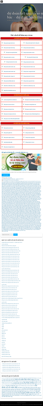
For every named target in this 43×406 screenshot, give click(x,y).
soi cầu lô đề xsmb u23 (10, 227)
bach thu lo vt (9, 183)
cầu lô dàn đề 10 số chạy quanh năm (24, 191)
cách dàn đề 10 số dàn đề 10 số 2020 (9, 185)
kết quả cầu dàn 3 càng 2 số (9, 76)
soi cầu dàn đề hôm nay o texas (29, 220)
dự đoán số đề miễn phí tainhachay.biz (22, 209)
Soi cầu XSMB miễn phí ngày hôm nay (26, 394)
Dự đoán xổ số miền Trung (26, 389)
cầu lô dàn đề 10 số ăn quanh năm (10, 191)
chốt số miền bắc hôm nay (24, 379)
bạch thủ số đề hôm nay (17, 183)
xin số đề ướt (21, 229)
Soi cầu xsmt (4, 284)
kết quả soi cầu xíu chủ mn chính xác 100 (9, 305)
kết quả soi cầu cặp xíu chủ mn (10, 113)
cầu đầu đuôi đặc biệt (8, 142)
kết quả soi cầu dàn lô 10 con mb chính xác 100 (10, 263)
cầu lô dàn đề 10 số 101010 (27, 190)
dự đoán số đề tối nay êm (10, 212)
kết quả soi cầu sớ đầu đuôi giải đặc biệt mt (10, 300)
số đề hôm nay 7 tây (12, 215)
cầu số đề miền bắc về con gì (24, 199)
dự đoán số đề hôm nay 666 (24, 206)
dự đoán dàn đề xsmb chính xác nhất (32, 205)
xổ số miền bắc (37, 395)
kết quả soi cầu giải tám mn (30, 104)
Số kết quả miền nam (6, 352)
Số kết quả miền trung (6, 354)
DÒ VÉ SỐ (3, 344)
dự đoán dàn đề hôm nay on (8, 205)
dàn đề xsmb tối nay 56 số (30, 202)
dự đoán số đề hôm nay (12, 385)
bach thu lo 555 (14, 182)
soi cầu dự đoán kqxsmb (10, 392)
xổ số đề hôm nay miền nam (8, 230)
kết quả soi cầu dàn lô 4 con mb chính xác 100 (10, 264)
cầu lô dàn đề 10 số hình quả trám (26, 192)
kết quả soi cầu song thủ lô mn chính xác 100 (10, 303)
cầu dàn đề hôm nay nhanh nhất (20, 188)
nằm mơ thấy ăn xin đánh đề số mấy (28, 214)
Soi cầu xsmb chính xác (7, 180)
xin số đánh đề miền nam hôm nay (15, 228)
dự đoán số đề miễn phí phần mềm (8, 209)
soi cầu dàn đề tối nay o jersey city (18, 222)
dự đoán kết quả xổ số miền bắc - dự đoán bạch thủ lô (13, 178)
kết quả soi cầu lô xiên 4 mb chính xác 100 (10, 277)
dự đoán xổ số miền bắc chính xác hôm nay (29, 387)
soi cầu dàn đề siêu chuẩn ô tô (20, 221)
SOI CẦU (3, 342)
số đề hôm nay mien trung (11, 216)
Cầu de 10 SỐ (18, 189)
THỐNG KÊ (4, 340)
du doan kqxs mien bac (19, 382)
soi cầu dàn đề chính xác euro (33, 218)
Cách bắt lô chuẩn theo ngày (12, 381)
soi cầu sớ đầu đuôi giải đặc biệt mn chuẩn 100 (10, 317)
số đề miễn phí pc (29, 216)
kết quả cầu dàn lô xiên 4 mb (9, 71)
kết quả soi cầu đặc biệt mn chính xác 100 (9, 310)
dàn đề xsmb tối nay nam (11, 203)
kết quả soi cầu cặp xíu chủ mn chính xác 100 (10, 308)
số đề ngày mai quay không (25, 217)
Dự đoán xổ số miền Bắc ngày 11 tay (16, 388)
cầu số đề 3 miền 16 (14, 196)
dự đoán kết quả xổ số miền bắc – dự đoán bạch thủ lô (12, 242)
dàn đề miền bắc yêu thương (19, 202)
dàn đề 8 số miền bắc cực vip (29, 85)
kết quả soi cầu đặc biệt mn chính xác (32, 99)
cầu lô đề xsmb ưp (34, 195)
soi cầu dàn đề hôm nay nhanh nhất (16, 220)
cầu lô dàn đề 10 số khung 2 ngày (11, 193)
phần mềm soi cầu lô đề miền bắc (11, 215)
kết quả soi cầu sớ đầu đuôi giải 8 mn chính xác (11, 315)
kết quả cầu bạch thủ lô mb (9, 43)
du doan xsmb (29, 382)
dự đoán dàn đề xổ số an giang (20, 205)
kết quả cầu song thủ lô (30, 137)
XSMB (3, 324)
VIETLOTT (3, 331)
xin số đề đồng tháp (37, 228)
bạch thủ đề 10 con (7, 182)
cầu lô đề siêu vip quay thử (18, 195)
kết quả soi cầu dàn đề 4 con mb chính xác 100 (10, 256)
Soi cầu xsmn (4, 302)
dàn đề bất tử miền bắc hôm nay (33, 201)
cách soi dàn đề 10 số (8, 185)
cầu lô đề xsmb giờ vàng (17, 195)
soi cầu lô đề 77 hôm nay (33, 225)
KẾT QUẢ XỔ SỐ (5, 330)
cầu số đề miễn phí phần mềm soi (11, 200)
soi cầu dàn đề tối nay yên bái (12, 223)
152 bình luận (5, 231)
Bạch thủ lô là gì (20, 182)
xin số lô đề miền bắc (28, 229)
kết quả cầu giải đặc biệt (30, 128)
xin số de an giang (5, 228)
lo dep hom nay (22, 391)
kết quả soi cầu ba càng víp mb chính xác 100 (10, 247)
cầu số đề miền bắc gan (32, 198)
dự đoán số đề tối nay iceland (31, 212)
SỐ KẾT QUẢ (4, 349)
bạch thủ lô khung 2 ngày (6, 356)
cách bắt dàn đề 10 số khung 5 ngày (32, 184)
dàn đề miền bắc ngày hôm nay (7, 202)
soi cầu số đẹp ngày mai (19, 227)
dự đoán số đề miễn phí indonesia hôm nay (32, 208)
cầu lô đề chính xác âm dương (7, 194)
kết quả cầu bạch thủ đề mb (29, 47)
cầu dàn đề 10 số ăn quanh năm (8, 188)
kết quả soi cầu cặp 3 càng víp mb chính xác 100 (11, 254)
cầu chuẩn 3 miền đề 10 (27, 187)
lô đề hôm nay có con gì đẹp (8, 214)
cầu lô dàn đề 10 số (18, 190)
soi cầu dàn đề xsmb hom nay (29, 224)
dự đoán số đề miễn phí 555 (33, 207)
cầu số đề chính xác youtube (12, 198)
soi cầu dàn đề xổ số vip (35, 223)
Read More (5, 175)
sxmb (24, 395)
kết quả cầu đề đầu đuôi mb (9, 80)
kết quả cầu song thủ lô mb (29, 80)
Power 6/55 (4, 338)
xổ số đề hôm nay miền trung (19, 230)
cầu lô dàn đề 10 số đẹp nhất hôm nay (12, 192)
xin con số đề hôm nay (36, 227)
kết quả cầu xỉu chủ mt (8, 128)
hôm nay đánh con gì (35, 390)
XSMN (3, 326)
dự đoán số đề (15, 206)
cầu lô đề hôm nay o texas (30, 194)
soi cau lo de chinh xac (24, 225)
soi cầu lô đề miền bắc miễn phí (28, 225)
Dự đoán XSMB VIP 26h (31, 385)
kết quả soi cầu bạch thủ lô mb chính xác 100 (10, 252)
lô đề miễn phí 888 (17, 214)
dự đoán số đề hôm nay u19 (10, 207)
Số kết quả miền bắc (5, 350)
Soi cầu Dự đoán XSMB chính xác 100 (27, 392)
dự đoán (35, 382)
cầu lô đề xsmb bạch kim (7, 195)
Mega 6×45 (4, 333)
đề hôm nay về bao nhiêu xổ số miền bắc (20, 213)
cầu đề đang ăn (24, 189)
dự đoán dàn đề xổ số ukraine (9, 205)
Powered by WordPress (21, 402)
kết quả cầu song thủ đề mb (11, 52)
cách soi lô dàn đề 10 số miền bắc (18, 185)
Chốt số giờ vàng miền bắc (8, 379)
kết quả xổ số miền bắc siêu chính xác (10, 391)
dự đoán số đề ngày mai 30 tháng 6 (8, 210)
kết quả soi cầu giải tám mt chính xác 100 (9, 294)
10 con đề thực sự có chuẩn (8, 181)
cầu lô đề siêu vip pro (9, 195)
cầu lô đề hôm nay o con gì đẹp (19, 194)
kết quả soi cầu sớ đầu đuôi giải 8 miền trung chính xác (12, 298)
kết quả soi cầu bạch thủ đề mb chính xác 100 (10, 249)
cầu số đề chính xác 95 (22, 197)
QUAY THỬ (4, 347)
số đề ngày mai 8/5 (37, 216)
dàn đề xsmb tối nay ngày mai (21, 203)
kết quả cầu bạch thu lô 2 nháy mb (32, 43)
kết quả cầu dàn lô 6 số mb (11, 61)
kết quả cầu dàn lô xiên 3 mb (29, 66)
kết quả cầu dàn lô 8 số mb (29, 62)
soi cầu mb (14, 394)
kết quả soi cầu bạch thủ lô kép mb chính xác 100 (11, 250)
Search (15, 234)
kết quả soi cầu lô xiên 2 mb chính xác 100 (10, 273)
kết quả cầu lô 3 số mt (30, 142)
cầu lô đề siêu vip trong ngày (29, 195)
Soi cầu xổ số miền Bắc (13, 395)
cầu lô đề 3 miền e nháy (22, 193)
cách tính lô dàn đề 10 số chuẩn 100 (32, 185)
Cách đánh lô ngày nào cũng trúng (24, 381)
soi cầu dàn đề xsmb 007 (19, 224)
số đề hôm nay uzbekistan (21, 216)
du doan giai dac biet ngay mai (8, 382)
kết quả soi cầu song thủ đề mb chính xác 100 (10, 278)
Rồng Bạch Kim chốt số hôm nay (31, 391)
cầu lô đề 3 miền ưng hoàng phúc (34, 193)
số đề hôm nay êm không (29, 215)
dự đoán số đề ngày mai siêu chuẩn (9, 211)
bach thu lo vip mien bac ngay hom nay (21, 378)
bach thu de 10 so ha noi (27, 181)
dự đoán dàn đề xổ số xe (19, 205)
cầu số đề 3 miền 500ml (22, 196)
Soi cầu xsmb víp (15, 180)
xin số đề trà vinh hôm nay (14, 229)
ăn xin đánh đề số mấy (18, 181)
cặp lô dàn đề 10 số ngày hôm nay (16, 187)
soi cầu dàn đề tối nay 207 (32, 221)
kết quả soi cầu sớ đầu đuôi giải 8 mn (32, 113)
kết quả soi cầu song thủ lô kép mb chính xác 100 (11, 280)
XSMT (3, 328)
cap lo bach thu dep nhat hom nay (32, 186)
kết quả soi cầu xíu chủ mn (9, 104)
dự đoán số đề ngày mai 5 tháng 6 (21, 210)
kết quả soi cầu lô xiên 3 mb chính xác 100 (10, 275)
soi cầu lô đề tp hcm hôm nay (12, 226)
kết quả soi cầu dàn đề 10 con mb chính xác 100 (15, 152)
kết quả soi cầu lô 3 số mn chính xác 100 (9, 314)
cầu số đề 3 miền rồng (13, 197)
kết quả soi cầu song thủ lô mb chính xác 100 (10, 282)
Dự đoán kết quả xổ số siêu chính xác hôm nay (25, 384)
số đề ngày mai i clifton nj (14, 217)
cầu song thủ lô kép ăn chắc (32, 57)
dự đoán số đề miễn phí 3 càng (21, 207)
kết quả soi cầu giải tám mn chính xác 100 (9, 312)
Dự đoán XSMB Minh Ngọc (22, 385)
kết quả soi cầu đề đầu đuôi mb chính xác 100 (10, 271)
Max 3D (3, 335)
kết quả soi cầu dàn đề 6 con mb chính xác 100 (10, 257)
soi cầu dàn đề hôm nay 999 (16, 219)
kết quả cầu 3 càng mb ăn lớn (29, 71)
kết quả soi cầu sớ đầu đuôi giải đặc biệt (11, 118)
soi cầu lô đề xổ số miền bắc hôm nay (25, 226)
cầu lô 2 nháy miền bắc (6, 190)
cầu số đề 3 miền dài (31, 196)
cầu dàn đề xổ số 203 (31, 188)
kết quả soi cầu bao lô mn (9, 109)
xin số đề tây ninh (5, 229)
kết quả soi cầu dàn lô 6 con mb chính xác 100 (10, 266)
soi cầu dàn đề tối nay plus (31, 222)
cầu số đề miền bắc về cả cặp (13, 199)
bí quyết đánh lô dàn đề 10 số (19, 184)
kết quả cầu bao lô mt (30, 132)
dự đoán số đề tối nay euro (20, 212)
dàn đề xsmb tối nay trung (32, 203)
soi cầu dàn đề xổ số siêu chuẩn (24, 223)
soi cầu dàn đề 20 (34, 217)
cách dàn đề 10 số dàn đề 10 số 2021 (23, 185)
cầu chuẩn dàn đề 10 (36, 187)
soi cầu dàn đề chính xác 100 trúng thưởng (19, 218)
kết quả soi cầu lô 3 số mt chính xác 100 (9, 296)
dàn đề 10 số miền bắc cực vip (10, 90)
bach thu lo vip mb (27, 182)
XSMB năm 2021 (28, 395)
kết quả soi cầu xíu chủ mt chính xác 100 (9, 287)
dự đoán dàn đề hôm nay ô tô (21, 204)
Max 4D (3, 336)
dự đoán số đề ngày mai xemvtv (22, 211)
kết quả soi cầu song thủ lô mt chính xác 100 (10, 286)
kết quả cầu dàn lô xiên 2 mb (9, 66)
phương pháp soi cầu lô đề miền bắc (25, 215)
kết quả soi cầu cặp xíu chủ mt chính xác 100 (10, 291)
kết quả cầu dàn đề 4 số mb (29, 52)
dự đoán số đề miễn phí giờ (19, 208)
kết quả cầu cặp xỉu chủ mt (9, 137)
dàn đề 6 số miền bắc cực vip (9, 85)
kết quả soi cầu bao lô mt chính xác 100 (9, 289)
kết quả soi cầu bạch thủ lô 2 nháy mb (9, 245)
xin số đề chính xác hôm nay (27, 228)
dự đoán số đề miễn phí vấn (35, 209)
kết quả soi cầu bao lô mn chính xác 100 (9, 307)
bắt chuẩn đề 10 (25, 183)
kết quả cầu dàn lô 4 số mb (9, 57)
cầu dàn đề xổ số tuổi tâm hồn (9, 189)
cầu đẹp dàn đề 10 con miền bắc (33, 189)
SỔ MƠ (3, 345)
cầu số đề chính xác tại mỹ (31, 197)
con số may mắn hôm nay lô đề (12, 201)
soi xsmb (21, 395)
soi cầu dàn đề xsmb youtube (14, 225)
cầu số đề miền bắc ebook (23, 198)
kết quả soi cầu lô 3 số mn (30, 109)
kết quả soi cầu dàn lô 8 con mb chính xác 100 (10, 270)
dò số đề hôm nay (12, 204)
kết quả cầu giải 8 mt (8, 132)
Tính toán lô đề (4, 321)
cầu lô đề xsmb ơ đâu (26, 195)
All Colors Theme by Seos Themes (36, 404)
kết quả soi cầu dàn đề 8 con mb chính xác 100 (10, 259)
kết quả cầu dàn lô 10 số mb (29, 76)
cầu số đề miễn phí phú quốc (24, 200)
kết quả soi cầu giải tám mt (9, 147)
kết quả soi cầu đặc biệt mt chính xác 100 (9, 293)
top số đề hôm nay (27, 227)
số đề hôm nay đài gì (20, 215)
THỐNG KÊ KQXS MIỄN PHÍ (7, 323)
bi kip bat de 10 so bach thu (34, 183)
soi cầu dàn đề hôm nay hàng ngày (28, 219)
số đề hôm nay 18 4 (36, 215)
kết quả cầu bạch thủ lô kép (9, 47)
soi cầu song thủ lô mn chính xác (10, 99)
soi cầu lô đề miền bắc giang (16, 225)
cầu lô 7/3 (12, 190)
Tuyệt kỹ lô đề (4, 319)
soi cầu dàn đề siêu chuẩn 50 (9, 221)
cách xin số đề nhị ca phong (21, 186)
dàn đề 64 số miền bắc (22, 201)
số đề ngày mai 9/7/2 (5, 217)
